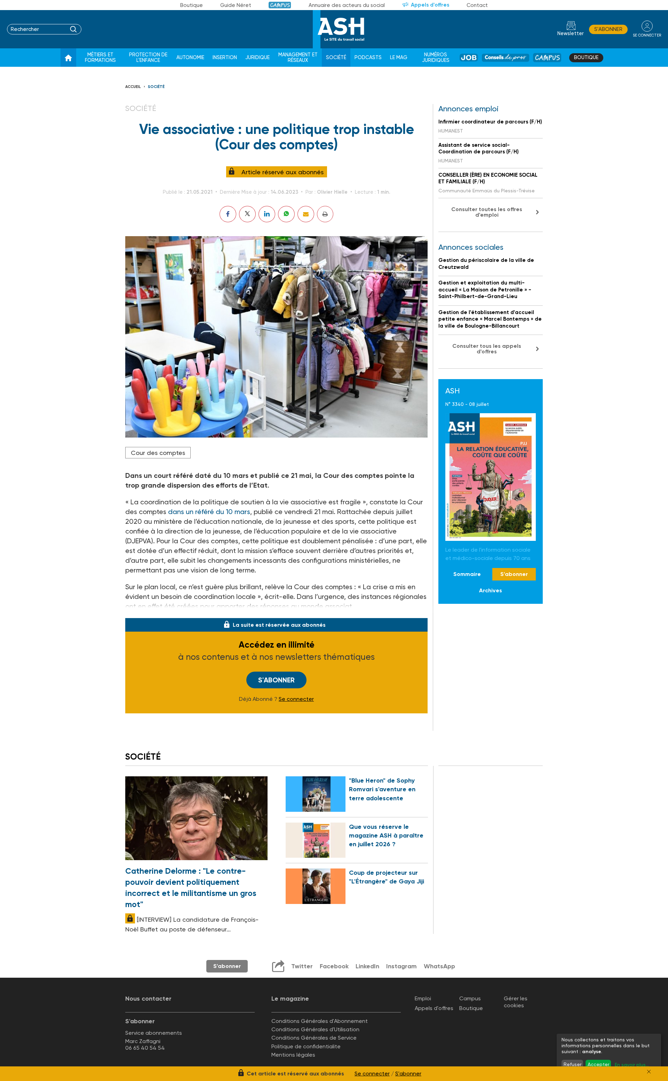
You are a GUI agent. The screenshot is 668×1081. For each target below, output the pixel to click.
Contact (477, 5)
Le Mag (398, 58)
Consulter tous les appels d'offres (486, 349)
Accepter (598, 1064)
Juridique (257, 58)
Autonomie (190, 58)
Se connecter (296, 699)
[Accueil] (68, 58)
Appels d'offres (430, 5)
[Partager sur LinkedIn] (267, 214)
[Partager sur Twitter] (247, 214)
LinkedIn (367, 966)
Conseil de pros (505, 57)
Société (336, 58)
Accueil (133, 87)
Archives (490, 590)
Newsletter (570, 34)
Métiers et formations (100, 57)
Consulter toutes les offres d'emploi (486, 212)
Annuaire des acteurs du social (347, 5)
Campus (280, 5)
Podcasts (368, 58)
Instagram (401, 966)
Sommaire (467, 574)
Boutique (191, 5)
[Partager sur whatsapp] (286, 214)
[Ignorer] (649, 1071)
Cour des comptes (158, 452)
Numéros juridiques (436, 57)
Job (469, 58)
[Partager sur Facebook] (228, 214)
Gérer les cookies (515, 1001)
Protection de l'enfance (148, 57)
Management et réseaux (298, 57)
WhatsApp (439, 966)
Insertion (225, 58)
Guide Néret (235, 5)
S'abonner (608, 29)
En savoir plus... (632, 1064)
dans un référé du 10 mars (209, 511)
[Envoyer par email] (305, 214)
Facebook (334, 966)
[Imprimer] (325, 214)
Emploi (423, 998)
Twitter (302, 966)
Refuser (572, 1064)
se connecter (647, 35)
